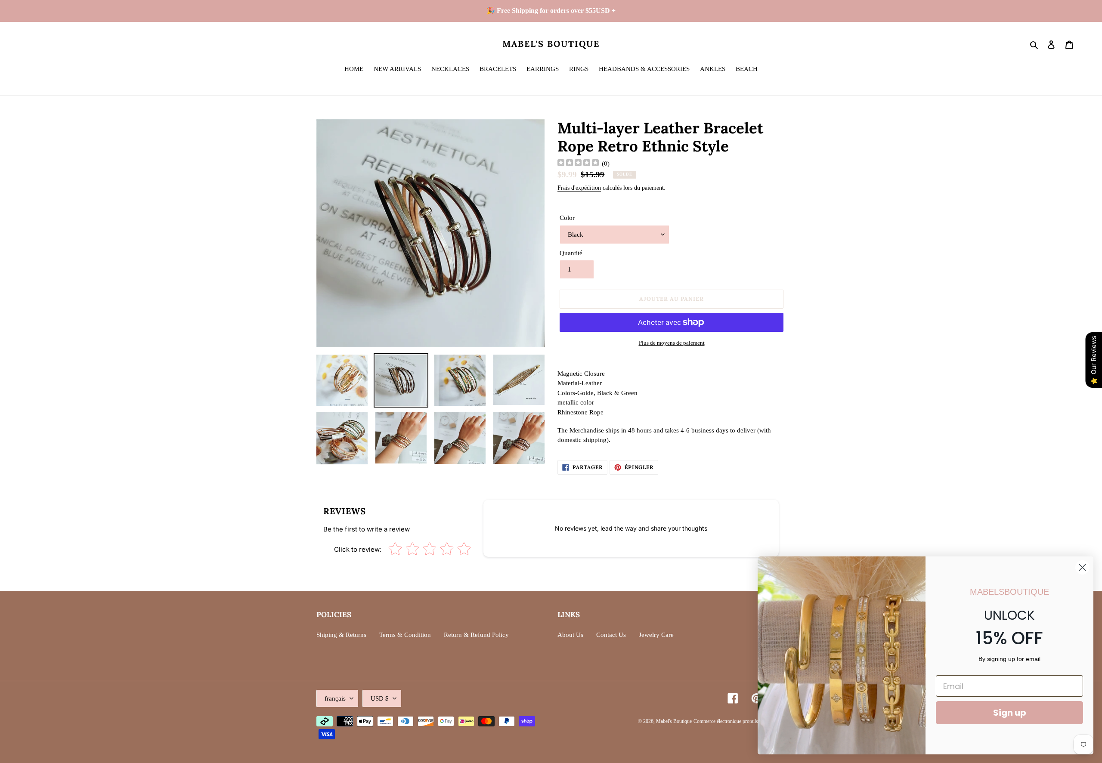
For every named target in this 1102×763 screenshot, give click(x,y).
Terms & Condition (405, 634)
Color (567, 217)
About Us (570, 634)
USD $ (380, 698)
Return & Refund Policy (476, 634)
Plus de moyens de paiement (672, 343)
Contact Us (611, 634)
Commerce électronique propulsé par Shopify (739, 721)
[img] (578, 163)
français (335, 698)
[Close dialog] (1082, 567)
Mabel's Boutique (551, 44)
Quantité (571, 253)
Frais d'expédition (579, 188)
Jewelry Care (656, 634)
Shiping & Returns (341, 634)
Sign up (1009, 713)
